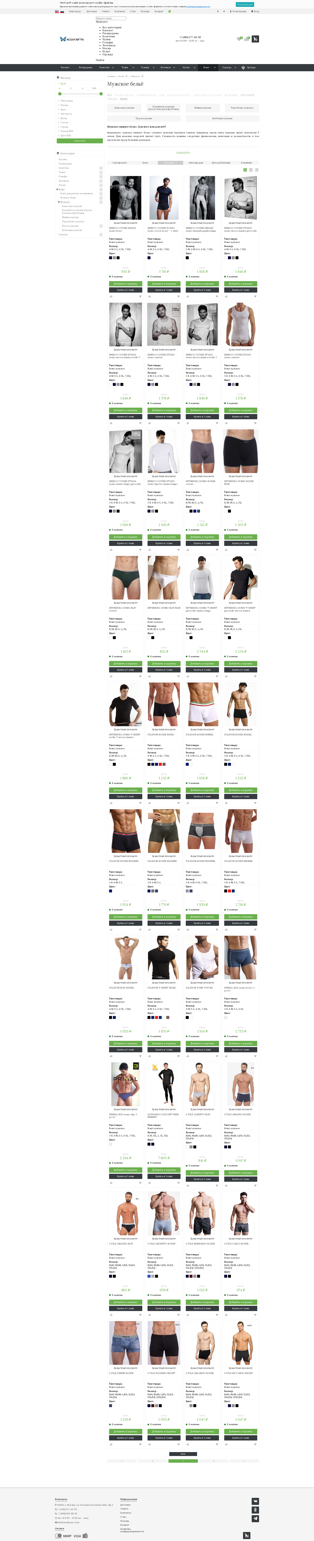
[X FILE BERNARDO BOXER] (202, 1213)
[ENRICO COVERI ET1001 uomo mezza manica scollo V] (125, 324)
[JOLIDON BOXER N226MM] (164, 831)
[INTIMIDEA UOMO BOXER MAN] (241, 451)
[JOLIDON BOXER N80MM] (241, 831)
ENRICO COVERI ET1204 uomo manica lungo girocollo (125, 482)
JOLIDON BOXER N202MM (123, 861)
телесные (112, 98)
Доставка (92, 11)
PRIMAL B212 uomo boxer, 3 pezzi (239, 989)
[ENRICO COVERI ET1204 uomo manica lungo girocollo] (125, 451)
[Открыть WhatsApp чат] (169, 11)
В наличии (246, 162)
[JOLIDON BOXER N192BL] (241, 704)
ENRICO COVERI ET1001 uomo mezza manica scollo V (124, 356)
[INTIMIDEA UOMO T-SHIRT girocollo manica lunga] (202, 578)
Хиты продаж (196, 162)
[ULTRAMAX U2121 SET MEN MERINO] (164, 1084)
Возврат (159, 11)
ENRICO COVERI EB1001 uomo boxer (122, 229)
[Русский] (62, 12)
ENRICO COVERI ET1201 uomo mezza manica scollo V (201, 356)
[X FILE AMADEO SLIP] (125, 1213)
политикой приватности (198, 6)
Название (169, 162)
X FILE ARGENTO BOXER (161, 1243)
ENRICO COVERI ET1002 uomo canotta (161, 356)
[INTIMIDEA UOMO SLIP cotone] (125, 578)
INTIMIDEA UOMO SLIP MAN (164, 608)
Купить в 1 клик (125, 290)
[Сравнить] (111, 296)
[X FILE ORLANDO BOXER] (202, 1343)
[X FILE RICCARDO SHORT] (241, 1343)
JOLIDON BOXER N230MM (200, 861)
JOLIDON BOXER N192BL (238, 734)
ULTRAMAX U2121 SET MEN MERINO (163, 1116)
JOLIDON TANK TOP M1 (199, 987)
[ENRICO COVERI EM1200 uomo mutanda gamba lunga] (202, 198)
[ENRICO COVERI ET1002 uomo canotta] (164, 324)
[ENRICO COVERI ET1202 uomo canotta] (241, 324)
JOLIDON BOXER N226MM (162, 861)
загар (162, 94)
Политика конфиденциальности (132, 1530)
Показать (80, 141)
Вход (256, 11)
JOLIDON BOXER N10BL (161, 734)
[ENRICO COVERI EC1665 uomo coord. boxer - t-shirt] (164, 198)
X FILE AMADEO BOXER (237, 1114)
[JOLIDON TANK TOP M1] (202, 957)
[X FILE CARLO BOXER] (241, 1213)
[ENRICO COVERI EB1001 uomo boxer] (125, 198)
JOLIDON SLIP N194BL (121, 987)
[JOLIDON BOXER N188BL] (202, 704)
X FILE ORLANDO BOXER (200, 1373)
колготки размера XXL (179, 94)
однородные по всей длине (207, 94)
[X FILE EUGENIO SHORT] (164, 1343)
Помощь (145, 11)
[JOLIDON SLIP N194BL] (125, 957)
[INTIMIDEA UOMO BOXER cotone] (202, 451)
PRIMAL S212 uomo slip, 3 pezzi (123, 1116)
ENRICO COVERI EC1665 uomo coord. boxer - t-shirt (163, 229)
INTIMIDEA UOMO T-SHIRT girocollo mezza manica (240, 609)
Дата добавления (221, 162)
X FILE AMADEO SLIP (121, 1243)
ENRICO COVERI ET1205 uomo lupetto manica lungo (162, 482)
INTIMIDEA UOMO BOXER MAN (239, 482)
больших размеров (146, 94)
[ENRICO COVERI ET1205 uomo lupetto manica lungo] (164, 451)
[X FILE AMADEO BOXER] (241, 1084)
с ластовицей (247, 94)
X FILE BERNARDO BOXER (200, 1243)
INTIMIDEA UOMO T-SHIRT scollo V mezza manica (124, 736)
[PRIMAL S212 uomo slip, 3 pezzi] (125, 1084)
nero (109, 94)
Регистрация (239, 11)
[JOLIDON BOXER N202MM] (125, 831)
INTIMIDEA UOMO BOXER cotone (200, 482)
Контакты (119, 11)
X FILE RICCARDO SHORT (238, 1373)
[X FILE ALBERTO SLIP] (202, 1084)
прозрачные (231, 94)
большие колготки (124, 94)
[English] (57, 12)
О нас (133, 11)
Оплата (106, 11)
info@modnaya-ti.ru (68, 1522)
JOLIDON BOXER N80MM (238, 861)
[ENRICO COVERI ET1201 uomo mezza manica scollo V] (202, 324)
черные (124, 98)
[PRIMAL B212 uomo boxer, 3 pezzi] (241, 957)
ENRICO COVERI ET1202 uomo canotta (237, 356)
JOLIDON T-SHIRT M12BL (162, 987)
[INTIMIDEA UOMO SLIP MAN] (164, 578)
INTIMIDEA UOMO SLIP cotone (122, 609)
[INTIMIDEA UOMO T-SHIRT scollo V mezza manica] (125, 704)
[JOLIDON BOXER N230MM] (202, 831)
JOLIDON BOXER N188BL (200, 734)
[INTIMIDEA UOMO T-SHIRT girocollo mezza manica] (241, 578)
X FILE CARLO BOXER (236, 1243)
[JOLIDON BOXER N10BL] (164, 704)
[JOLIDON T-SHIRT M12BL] (164, 957)
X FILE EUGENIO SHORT (161, 1373)
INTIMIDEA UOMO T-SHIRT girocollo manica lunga (201, 609)
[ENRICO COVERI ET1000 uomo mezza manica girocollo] (241, 198)
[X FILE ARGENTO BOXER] (164, 1213)
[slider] (59, 93)
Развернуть (183, 152)
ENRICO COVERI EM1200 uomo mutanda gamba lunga (201, 229)
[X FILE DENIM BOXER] (125, 1343)
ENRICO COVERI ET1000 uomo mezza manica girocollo (240, 229)
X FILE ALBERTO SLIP (198, 1114)
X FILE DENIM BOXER (121, 1373)
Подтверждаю (245, 4)
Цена (145, 162)
